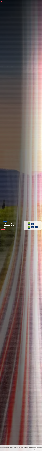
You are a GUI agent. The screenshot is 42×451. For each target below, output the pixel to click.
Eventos (15, 1)
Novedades (11, 1)
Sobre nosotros (19, 1)
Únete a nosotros (24, 1)
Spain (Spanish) (38, 1)
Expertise (7, 1)
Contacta (29, 1)
